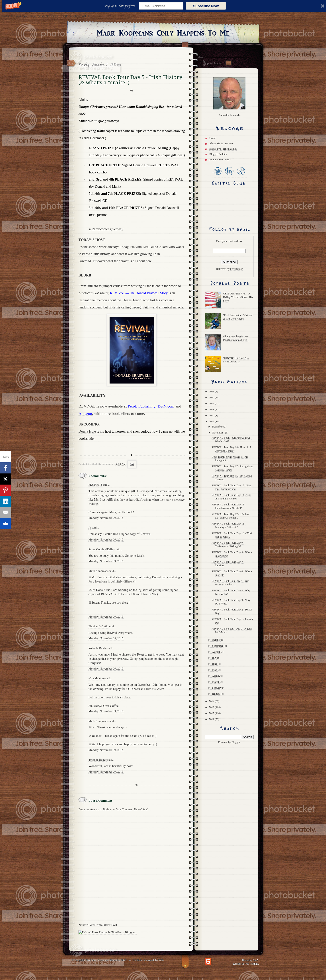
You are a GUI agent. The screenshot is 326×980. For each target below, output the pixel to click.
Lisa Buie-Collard (155, 247)
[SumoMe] (5, 523)
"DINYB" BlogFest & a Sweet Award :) (236, 359)
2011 (212, 719)
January (216, 693)
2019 (212, 403)
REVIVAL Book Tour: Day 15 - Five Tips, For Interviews (231, 487)
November (218, 432)
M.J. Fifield (95, 485)
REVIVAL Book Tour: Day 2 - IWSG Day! (232, 611)
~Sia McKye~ (96, 678)
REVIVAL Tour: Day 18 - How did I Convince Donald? (231, 448)
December (217, 426)
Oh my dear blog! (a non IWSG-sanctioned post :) (236, 338)
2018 (212, 409)
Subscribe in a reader (230, 115)
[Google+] (241, 175)
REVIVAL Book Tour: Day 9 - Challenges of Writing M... (228, 544)
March (216, 681)
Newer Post (86, 924)
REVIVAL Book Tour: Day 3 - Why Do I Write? (231, 601)
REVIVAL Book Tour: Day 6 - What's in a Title (232, 572)
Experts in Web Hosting (245, 963)
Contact (228, 63)
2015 (212, 421)
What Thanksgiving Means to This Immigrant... (230, 458)
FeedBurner (236, 268)
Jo (89, 527)
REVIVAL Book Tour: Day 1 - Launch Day (232, 620)
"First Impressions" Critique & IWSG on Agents (238, 316)
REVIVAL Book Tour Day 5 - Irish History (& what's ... (230, 582)
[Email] (5, 512)
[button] (120, 6)
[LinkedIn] (229, 175)
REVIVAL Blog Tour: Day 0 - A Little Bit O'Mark (232, 630)
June (215, 663)
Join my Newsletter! (220, 159)
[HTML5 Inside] (208, 961)
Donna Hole (87, 431)
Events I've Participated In (223, 148)
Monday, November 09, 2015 (106, 518)
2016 (212, 415)
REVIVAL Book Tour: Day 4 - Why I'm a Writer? (231, 592)
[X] (5, 479)
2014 (212, 701)
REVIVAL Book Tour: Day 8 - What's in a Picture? (232, 553)
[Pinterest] (5, 490)
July (214, 657)
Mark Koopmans (98, 571)
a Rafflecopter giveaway (106, 229)
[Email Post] (131, 464)
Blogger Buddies (218, 154)
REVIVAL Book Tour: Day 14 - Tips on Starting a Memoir (231, 496)
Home (98, 924)
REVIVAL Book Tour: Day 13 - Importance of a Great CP (229, 506)
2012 (212, 713)
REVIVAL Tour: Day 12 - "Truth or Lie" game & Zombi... (230, 515)
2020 (212, 397)
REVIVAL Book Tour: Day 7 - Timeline (228, 563)
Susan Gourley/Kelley (101, 549)
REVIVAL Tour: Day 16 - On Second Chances (232, 477)
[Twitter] (217, 175)
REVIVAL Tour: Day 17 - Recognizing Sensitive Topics (232, 467)
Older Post (110, 924)
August (216, 651)
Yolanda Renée (97, 648)
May (215, 669)
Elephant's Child (98, 626)
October (216, 639)
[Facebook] (5, 467)
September (218, 645)
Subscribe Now (206, 5)
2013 (212, 707)
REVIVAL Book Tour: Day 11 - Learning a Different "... (229, 525)
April (215, 675)
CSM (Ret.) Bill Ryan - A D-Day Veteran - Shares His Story (238, 297)
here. (149, 261)
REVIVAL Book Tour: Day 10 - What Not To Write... (232, 534)
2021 (212, 391)
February (217, 687)
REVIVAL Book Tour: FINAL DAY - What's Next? (232, 439)
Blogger (236, 742)
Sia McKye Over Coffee (103, 706)
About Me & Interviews (222, 143)
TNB (161, 960)
